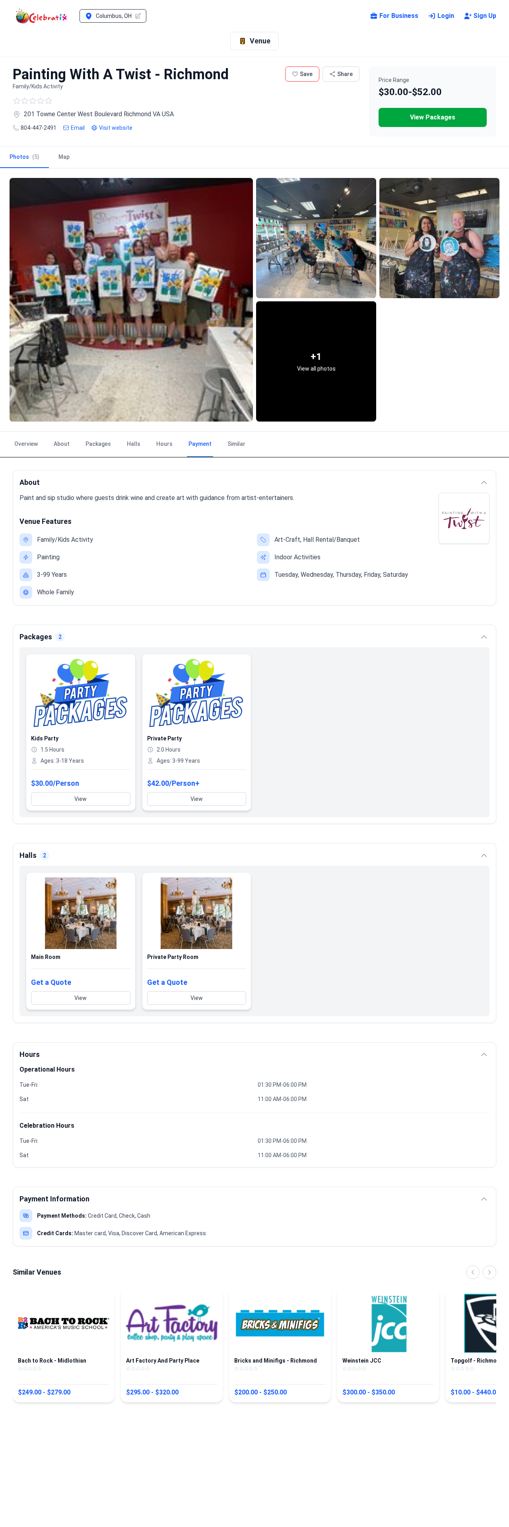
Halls (133, 444)
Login (445, 16)
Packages (98, 444)
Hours (164, 444)
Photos (24, 157)
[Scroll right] (489, 1272)
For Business (398, 16)
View (80, 799)
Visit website (115, 128)
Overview (26, 444)
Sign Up (484, 16)
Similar (236, 444)
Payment (200, 444)
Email (78, 128)
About (62, 444)
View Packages (432, 117)
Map (64, 157)
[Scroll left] (473, 1272)
